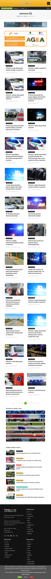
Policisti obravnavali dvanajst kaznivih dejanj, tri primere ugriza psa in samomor (15, 127)
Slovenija (7, 544)
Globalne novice (8, 555)
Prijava (48, 8)
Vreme (28, 559)
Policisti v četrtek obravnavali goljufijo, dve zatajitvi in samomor (15, 97)
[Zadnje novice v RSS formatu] (26, 8)
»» (37, 403)
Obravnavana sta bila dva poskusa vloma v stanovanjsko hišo (35, 242)
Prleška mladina (31, 563)
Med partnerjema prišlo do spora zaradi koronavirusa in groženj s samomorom (14, 392)
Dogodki (29, 544)
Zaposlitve (29, 555)
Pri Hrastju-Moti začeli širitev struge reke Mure (28, 475)
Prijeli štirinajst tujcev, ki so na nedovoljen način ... (28, 453)
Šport (28, 520)
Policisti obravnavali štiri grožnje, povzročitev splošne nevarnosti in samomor (36, 363)
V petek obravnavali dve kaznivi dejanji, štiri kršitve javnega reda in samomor (14, 187)
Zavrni (31, 577)
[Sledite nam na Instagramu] (21, 8)
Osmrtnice (7, 557)
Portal (6, 552)
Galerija (29, 546)
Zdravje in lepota (9, 548)
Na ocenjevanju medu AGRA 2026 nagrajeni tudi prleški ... (30, 497)
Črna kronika (9, 65)
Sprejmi (19, 577)
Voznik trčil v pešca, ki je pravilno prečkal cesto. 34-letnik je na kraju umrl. (36, 271)
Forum (28, 550)
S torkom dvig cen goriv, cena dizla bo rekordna (28, 482)
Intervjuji (7, 546)
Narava (29, 527)
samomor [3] (31, 16)
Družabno (29, 514)
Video (28, 548)
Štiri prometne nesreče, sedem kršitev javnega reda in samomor (14, 332)
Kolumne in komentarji (10, 550)
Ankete (29, 552)
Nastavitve (25, 577)
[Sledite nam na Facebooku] (19, 8)
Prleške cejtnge (30, 561)
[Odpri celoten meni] (48, 3)
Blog (28, 557)
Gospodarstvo (30, 525)
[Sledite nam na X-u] (24, 8)
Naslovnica (19, 16)
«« (13, 403)
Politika (29, 522)
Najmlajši (29, 533)
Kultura (29, 518)
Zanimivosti (30, 529)
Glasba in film (30, 531)
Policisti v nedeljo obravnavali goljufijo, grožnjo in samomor (14, 242)
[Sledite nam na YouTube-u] (23, 8)
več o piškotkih (29, 572)
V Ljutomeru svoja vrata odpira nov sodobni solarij (28, 460)
